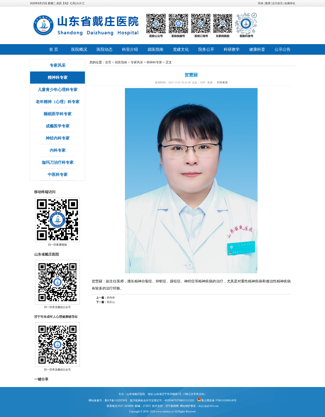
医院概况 (79, 49)
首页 (108, 62)
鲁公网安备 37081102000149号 (219, 400)
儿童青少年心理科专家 (58, 89)
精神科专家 (58, 77)
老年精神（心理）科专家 (58, 102)
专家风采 (58, 65)
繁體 (267, 3)
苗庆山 (111, 302)
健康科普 (257, 49)
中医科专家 (58, 174)
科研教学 (232, 49)
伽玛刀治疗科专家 (58, 162)
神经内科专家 (58, 138)
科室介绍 (130, 49)
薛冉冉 (111, 297)
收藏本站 (290, 3)
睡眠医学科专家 (58, 114)
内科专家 (58, 150)
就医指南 (155, 49)
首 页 (53, 49)
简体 (260, 3)
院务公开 (206, 49)
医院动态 (105, 49)
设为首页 (277, 3)
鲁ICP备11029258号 (116, 400)
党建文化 (181, 49)
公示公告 (283, 49)
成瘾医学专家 (58, 126)
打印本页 (222, 82)
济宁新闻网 (172, 406)
